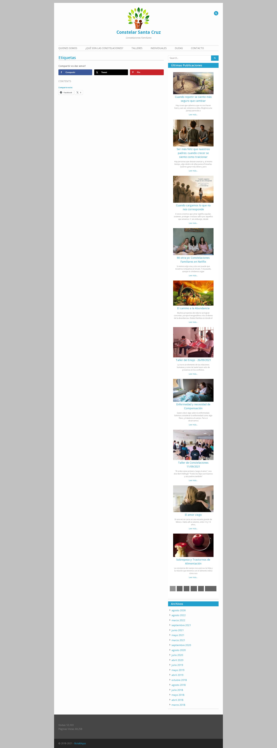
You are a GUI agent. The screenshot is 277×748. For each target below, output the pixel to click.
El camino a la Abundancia (193, 308)
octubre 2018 (179, 680)
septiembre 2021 (181, 625)
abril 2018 (177, 700)
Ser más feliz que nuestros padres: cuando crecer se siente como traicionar (193, 153)
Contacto (197, 48)
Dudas (179, 48)
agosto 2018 (179, 685)
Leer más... (193, 114)
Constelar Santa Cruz (138, 32)
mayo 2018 (178, 694)
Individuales (159, 48)
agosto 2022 (179, 615)
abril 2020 (177, 660)
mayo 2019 (178, 670)
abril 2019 (177, 675)
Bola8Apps (80, 743)
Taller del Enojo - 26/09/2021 (193, 360)
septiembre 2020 (181, 645)
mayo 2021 (178, 635)
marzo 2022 (178, 620)
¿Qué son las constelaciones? (104, 48)
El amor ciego (193, 514)
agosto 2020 (179, 650)
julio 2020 (177, 655)
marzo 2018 (178, 704)
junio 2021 (178, 630)
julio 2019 (177, 665)
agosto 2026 (179, 610)
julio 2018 (177, 690)
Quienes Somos (67, 48)
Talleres (136, 48)
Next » (210, 588)
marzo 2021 (178, 640)
